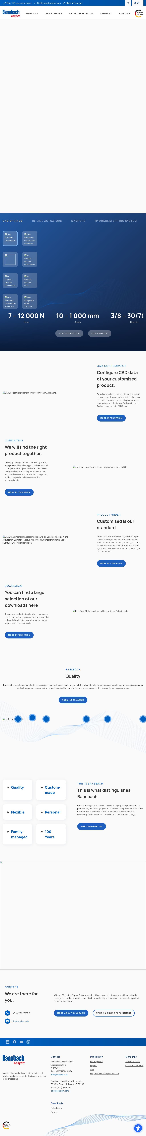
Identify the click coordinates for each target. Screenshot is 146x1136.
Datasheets (56, 1108)
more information (111, 418)
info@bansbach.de (20, 1021)
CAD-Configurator (81, 13)
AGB (92, 1069)
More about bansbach (71, 1013)
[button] (138, 1128)
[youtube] (21, 1042)
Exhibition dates (132, 1061)
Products (32, 13)
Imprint (93, 1065)
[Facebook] (14, 1042)
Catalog (54, 1112)
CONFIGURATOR (100, 333)
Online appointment (134, 1065)
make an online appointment (113, 1013)
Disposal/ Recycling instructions (104, 1073)
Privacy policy (96, 1061)
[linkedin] (7, 1042)
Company (106, 13)
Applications (53, 13)
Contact (124, 13)
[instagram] (28, 1042)
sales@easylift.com (60, 1090)
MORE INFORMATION (69, 333)
